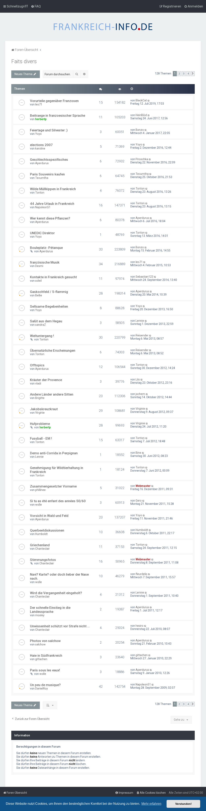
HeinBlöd (141, 115)
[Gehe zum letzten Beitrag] (148, 100)
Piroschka (142, 159)
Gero (139, 500)
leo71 (38, 104)
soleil (38, 280)
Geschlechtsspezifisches (49, 160)
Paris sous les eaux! (45, 670)
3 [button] (183, 73)
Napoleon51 (42, 207)
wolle (38, 504)
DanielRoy (41, 688)
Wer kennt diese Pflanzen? (50, 218)
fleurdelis (141, 574)
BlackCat (141, 100)
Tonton (39, 192)
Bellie (38, 295)
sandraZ (40, 324)
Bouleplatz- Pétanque (46, 248)
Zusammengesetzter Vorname (53, 486)
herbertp (40, 119)
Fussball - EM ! (41, 438)
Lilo (138, 379)
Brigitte (39, 398)
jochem (140, 394)
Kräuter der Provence (46, 380)
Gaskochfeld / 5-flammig (49, 292)
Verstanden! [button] (183, 803)
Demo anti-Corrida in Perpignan (54, 453)
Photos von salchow (45, 641)
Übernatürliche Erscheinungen (52, 350)
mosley (39, 615)
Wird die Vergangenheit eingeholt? (56, 593)
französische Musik (45, 262)
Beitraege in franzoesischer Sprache (57, 115)
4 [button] (188, 73)
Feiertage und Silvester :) (49, 130)
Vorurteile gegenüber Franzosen (54, 101)
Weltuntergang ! (42, 336)
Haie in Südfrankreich (46, 655)
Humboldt (41, 534)
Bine (138, 452)
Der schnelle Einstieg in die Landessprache (50, 610)
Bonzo (140, 129)
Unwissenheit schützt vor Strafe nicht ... (60, 626)
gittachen (41, 659)
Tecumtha (41, 177)
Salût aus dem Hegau (46, 321)
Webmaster (143, 485)
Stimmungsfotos (43, 560)
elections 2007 (41, 145)
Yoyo (38, 133)
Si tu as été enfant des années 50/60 (58, 501)
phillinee (40, 490)
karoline (40, 148)
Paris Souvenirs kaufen (47, 174)
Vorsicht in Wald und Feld (49, 516)
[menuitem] (36, 6)
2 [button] (179, 73)
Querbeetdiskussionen (47, 530)
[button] (193, 73)
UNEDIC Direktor (42, 233)
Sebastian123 (144, 276)
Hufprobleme (40, 424)
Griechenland (40, 545)
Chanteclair (42, 548)
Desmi (39, 266)
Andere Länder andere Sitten (51, 394)
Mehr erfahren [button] (151, 803)
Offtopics (37, 365)
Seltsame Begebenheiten (49, 306)
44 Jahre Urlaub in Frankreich (52, 204)
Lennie (140, 320)
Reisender (142, 335)
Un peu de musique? (45, 685)
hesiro (139, 625)
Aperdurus (42, 163)
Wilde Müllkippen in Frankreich (53, 189)
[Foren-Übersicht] (103, 27)
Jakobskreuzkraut (44, 409)
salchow (40, 644)
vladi (38, 383)
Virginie (40, 412)
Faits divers (24, 61)
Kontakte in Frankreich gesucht (53, 277)
